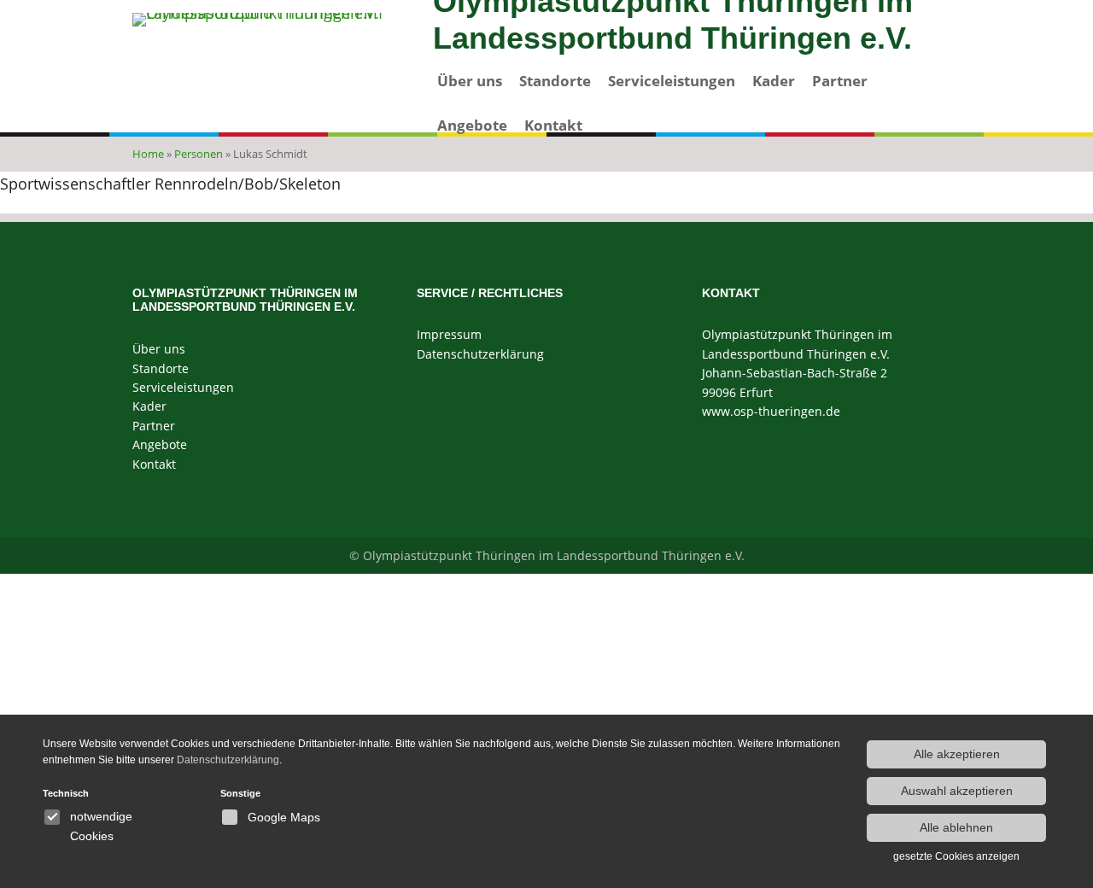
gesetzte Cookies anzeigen (956, 856)
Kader (773, 81)
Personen (198, 153)
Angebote (472, 125)
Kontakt (553, 125)
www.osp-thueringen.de (771, 411)
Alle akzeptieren (957, 754)
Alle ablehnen (956, 827)
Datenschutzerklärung (480, 354)
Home (148, 153)
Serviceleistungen (671, 81)
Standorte (555, 81)
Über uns (469, 81)
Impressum (449, 334)
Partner (840, 81)
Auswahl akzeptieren (957, 790)
